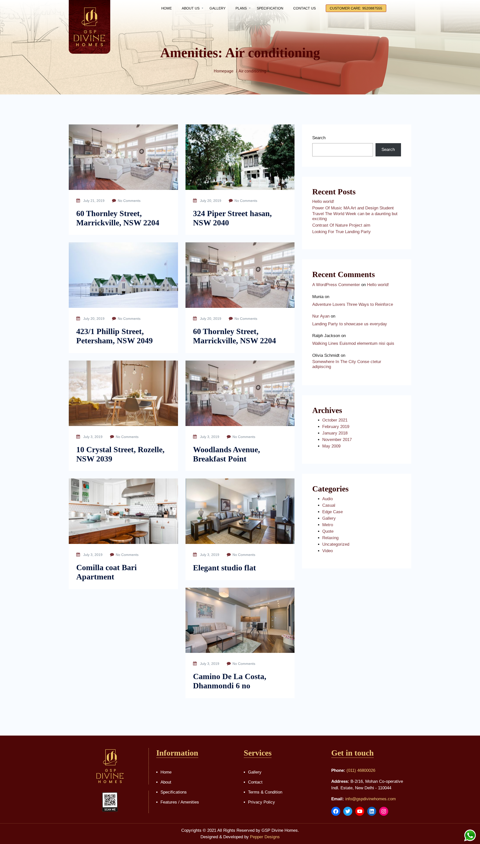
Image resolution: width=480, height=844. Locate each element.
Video (327, 550)
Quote (328, 531)
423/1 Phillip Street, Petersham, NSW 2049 (114, 336)
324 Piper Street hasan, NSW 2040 (232, 218)
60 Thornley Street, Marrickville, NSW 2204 (117, 218)
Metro (327, 524)
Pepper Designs (265, 837)
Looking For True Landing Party (341, 231)
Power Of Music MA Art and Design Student (353, 208)
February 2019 (335, 426)
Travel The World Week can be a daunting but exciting (355, 216)
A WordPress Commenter (336, 284)
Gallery (329, 518)
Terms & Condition (265, 792)
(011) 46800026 (360, 770)
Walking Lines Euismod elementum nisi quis (353, 343)
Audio (327, 498)
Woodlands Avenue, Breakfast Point (226, 454)
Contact (255, 782)
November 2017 (337, 439)
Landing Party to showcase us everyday (349, 324)
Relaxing (330, 537)
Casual (328, 505)
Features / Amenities (179, 802)
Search (319, 137)
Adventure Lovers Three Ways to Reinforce (352, 304)
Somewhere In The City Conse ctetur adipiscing (346, 364)
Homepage (224, 71)
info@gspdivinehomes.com (370, 799)
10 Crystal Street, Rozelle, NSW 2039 (120, 454)
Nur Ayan (321, 316)
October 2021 (335, 420)
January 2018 (335, 433)
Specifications (173, 792)
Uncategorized (335, 544)
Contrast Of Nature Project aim (341, 225)
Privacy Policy (261, 802)
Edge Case (332, 511)
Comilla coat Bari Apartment (106, 572)
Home (166, 772)
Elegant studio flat (224, 567)
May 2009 (331, 446)
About (165, 782)
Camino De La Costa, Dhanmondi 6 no (229, 681)
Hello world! (323, 201)
